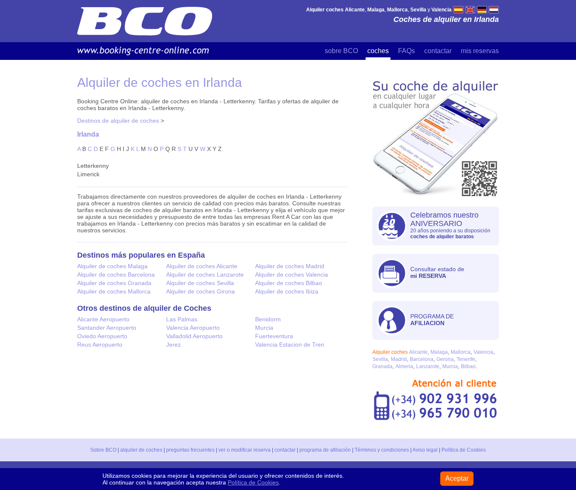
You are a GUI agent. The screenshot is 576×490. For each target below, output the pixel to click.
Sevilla (380, 359)
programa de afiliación (325, 450)
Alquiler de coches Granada (114, 283)
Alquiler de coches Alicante (201, 266)
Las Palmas (181, 319)
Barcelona (421, 359)
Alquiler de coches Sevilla (200, 283)
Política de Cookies (463, 450)
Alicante (418, 352)
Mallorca (461, 352)
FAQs (406, 50)
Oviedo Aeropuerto (102, 336)
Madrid (399, 359)
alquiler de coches (141, 450)
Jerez (173, 344)
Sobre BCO (103, 450)
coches (378, 50)
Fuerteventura (274, 336)
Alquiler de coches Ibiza (286, 291)
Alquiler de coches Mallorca (114, 291)
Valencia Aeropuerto (193, 327)
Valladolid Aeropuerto (194, 336)
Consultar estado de (437, 272)
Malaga (439, 352)
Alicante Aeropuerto (103, 319)
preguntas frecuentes (190, 450)
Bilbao (468, 366)
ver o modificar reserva (244, 450)
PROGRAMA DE (432, 319)
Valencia (483, 352)
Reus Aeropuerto (99, 344)
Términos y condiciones (382, 450)
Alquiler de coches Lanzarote (205, 274)
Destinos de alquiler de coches (118, 120)
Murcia (264, 327)
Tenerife (466, 359)
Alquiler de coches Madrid (289, 266)
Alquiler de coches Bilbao (288, 283)
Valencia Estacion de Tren (289, 344)
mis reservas (480, 50)
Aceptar (456, 478)
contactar (438, 50)
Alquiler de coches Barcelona (116, 274)
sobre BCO (341, 50)
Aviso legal (425, 450)
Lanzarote (427, 366)
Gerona (445, 359)
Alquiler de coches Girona (200, 291)
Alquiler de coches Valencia (291, 274)
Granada (382, 366)
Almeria (404, 366)
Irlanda (88, 134)
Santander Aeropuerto (106, 327)
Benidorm (268, 319)
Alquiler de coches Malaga (112, 266)
